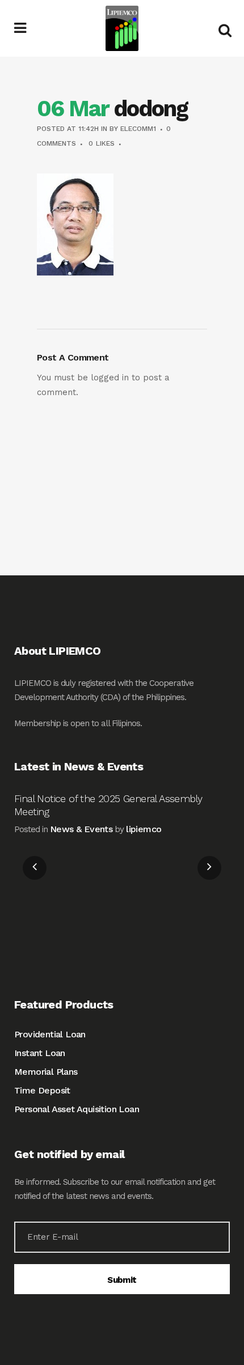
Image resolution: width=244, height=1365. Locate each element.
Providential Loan (50, 1034)
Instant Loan (39, 1053)
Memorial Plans (46, 1071)
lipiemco (143, 829)
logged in (110, 377)
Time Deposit (42, 1090)
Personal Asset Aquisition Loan (76, 1109)
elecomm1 (138, 129)
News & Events (81, 829)
